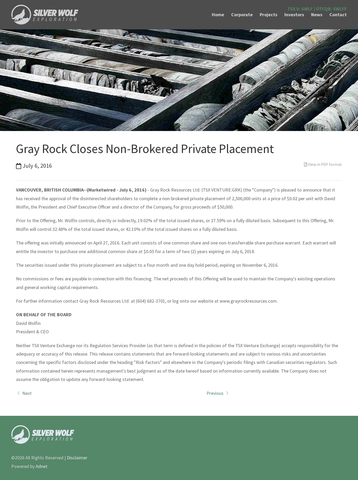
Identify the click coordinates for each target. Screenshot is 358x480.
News (316, 15)
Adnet (41, 466)
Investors (294, 15)
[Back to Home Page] (44, 15)
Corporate (242, 15)
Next (26, 393)
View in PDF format (324, 164)
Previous (216, 393)
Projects (268, 15)
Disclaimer (77, 458)
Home (218, 15)
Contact (338, 15)
